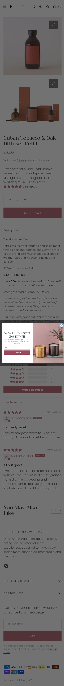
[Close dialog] (60, 325)
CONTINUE (15, 352)
